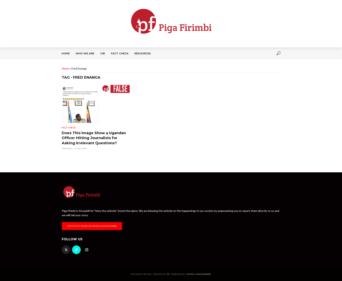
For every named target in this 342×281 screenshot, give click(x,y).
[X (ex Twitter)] (66, 249)
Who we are (85, 53)
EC (168, 274)
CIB (102, 53)
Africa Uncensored (199, 274)
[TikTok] (76, 249)
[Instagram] (86, 249)
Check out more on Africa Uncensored (92, 225)
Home (66, 53)
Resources (142, 53)
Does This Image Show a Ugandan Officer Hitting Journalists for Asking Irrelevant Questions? (94, 138)
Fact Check (119, 53)
